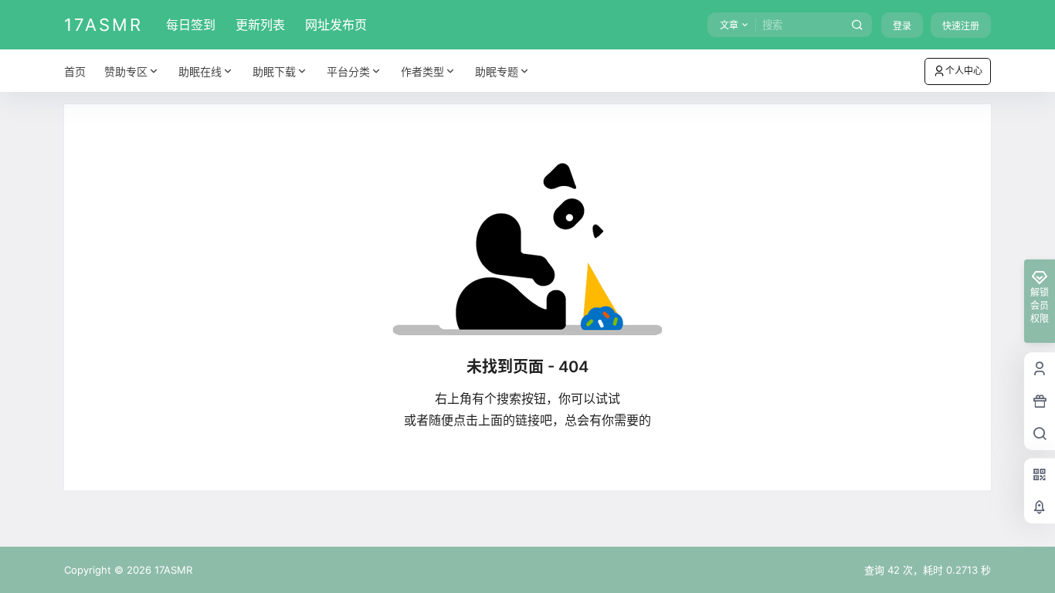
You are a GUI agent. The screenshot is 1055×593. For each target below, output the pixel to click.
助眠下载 (274, 71)
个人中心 (963, 70)
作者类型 (422, 71)
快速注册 (960, 26)
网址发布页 (336, 24)
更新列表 (260, 24)
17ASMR (171, 570)
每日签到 (190, 24)
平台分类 (348, 71)
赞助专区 (126, 71)
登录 (902, 26)
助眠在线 (200, 71)
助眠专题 (496, 71)
